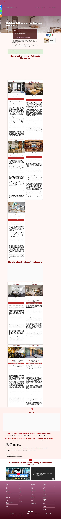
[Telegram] (1, 13)
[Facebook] (1, 6)
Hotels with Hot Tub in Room (41, 7)
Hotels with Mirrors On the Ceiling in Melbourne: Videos (22, 37)
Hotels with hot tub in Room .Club (11, 8)
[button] (8, 87)
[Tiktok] (32, 511)
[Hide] (0, 17)
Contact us (26, 515)
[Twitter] (1, 9)
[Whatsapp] (1, 11)
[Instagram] (29, 511)
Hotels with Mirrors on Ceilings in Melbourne (21, 33)
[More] (1, 16)
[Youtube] (30, 511)
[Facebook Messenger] (1, 7)
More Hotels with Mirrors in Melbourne (20, 34)
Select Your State (52, 7)
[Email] (1, 14)
